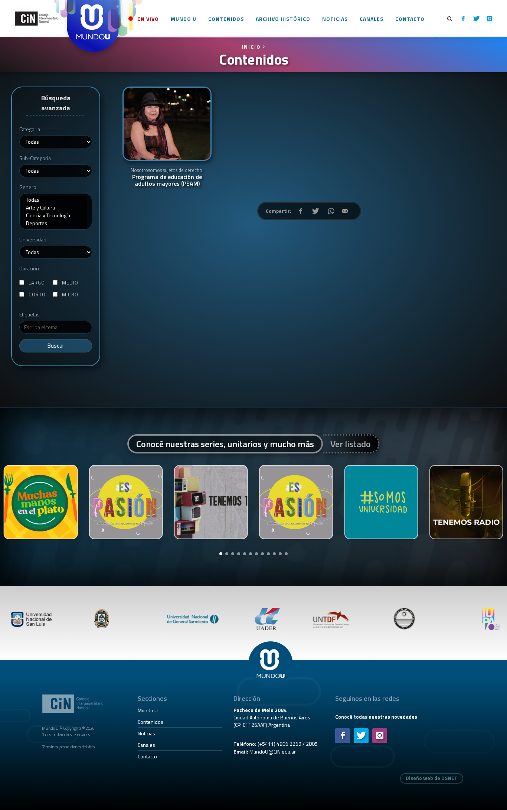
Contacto (147, 756)
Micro (70, 294)
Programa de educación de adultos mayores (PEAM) (167, 177)
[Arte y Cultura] (55, 207)
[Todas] (55, 200)
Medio (70, 282)
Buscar (56, 345)
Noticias (146, 733)
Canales (146, 745)
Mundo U (148, 710)
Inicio (252, 47)
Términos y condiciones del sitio (68, 747)
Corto (37, 294)
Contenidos (150, 722)
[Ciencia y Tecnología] (55, 215)
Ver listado (350, 443)
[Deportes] (55, 223)
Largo (37, 282)
